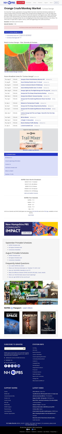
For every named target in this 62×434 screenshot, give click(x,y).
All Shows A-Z (8, 157)
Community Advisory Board (39, 359)
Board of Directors (37, 352)
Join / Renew (46, 431)
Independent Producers (38, 367)
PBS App (46, 211)
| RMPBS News (45, 411)
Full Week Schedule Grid (11, 167)
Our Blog (35, 348)
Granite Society (7, 400)
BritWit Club (6, 393)
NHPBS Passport (7, 406)
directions (22, 357)
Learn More (31, 215)
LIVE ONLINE (35, 211)
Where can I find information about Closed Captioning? (22, 275)
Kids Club (6, 402)
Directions (40, 431)
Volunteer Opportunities (9, 413)
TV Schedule (28, 2)
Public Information (37, 374)
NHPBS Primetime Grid (14, 245)
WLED (22, 423)
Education (40, 2)
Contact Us (8, 164)
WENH (18, 423)
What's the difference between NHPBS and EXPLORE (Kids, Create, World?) (27, 272)
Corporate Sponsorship (9, 396)
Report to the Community (38, 376)
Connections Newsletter (14, 249)
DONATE (20, 2)
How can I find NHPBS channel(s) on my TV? (19, 270)
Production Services (37, 372)
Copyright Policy (36, 363)
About (51, 2)
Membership (7, 404)
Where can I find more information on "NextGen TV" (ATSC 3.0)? (24, 268)
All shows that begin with (14, 37)
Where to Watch (9, 171)
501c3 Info (35, 350)
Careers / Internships (37, 354)
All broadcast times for (19, 35)
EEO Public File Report (35, 423)
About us (28, 431)
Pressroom (35, 369)
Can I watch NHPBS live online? (16, 265)
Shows (34, 2)
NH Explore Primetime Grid (15, 247)
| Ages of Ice (39, 391)
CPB (34, 429)
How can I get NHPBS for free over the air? (19, 277)
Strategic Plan (35, 378)
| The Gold (39, 404)
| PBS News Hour (43, 398)
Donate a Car (7, 398)
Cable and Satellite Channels (31, 193)
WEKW (27, 423)
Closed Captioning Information (12, 161)
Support (46, 2)
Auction (6, 391)
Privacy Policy (53, 431)
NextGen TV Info (9, 174)
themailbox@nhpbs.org (11, 362)
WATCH (56, 2)
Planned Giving (7, 409)
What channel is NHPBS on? (38, 380)
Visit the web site (13, 32)
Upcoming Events (8, 411)
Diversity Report (36, 365)
